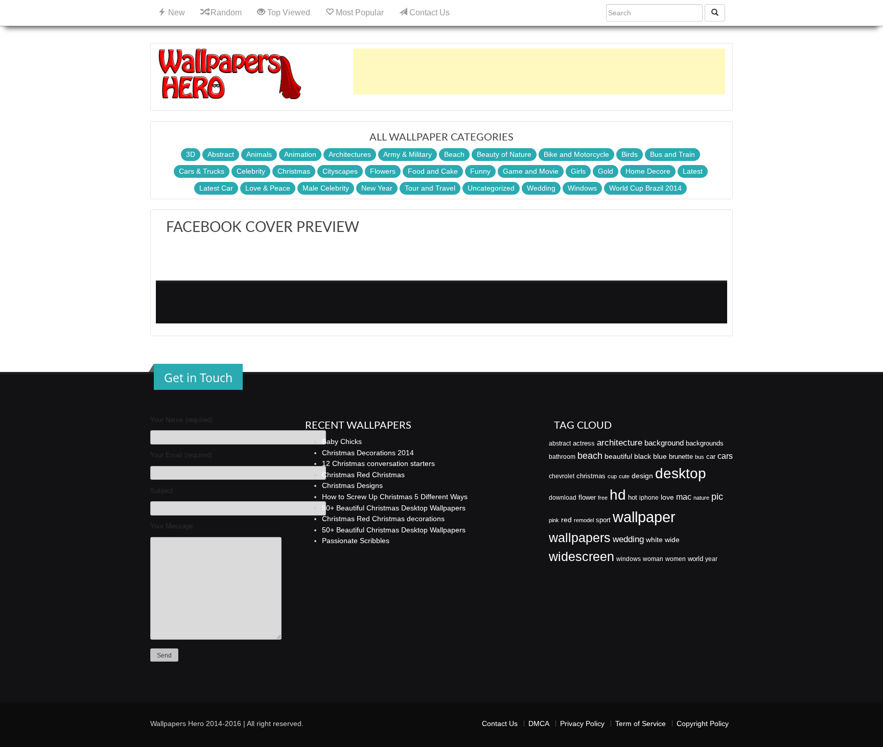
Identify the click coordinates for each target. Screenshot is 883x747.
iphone (649, 498)
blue (660, 456)
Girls (578, 171)
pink (554, 520)
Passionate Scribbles (355, 540)
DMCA (538, 723)
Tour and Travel (430, 188)
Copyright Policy (703, 723)
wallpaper (644, 516)
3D (190, 154)
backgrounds (705, 443)
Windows (582, 188)
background (664, 443)
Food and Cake (433, 171)
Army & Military (407, 154)
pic (717, 496)
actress (584, 443)
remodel (584, 520)
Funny (480, 171)
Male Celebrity (326, 188)
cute (624, 476)
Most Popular (359, 12)
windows (628, 559)
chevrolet (561, 476)
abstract (560, 443)
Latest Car (216, 188)
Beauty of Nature (504, 154)
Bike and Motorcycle (576, 154)
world (695, 559)
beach (589, 456)
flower (587, 497)
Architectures (350, 154)
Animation (300, 154)
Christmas (293, 171)
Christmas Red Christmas (363, 475)
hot (632, 497)
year (711, 559)
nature (701, 498)
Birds (629, 154)
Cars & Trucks (201, 171)
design (642, 476)
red (566, 520)
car (710, 456)
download (562, 497)
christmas (591, 476)
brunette (681, 456)
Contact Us (428, 12)
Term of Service (640, 723)
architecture (619, 443)
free (603, 498)
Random (225, 12)
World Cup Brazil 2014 (645, 188)
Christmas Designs (352, 485)
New (175, 12)
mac (683, 496)
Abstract (220, 154)
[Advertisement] (539, 72)
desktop (680, 473)
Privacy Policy (582, 723)
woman (653, 559)
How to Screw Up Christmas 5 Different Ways (395, 497)
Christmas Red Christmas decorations (383, 519)
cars (725, 455)
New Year (376, 188)
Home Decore (647, 171)
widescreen (581, 556)
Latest (693, 171)
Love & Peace (267, 188)
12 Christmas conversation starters (378, 463)
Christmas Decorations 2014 (368, 453)
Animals (259, 154)
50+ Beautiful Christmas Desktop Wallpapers (394, 508)
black (642, 456)
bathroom (562, 456)
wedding (628, 539)
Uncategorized (491, 188)
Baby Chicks (342, 441)
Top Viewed (287, 12)
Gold (605, 171)
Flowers (383, 171)
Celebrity (251, 171)
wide (672, 539)
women (675, 559)
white (654, 539)
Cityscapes (340, 171)
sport (603, 520)
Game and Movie (531, 171)
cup (612, 476)
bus (699, 457)
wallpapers (580, 538)
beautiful (618, 456)
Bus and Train (672, 154)
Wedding (541, 188)
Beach (454, 154)
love (667, 497)
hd (618, 494)
